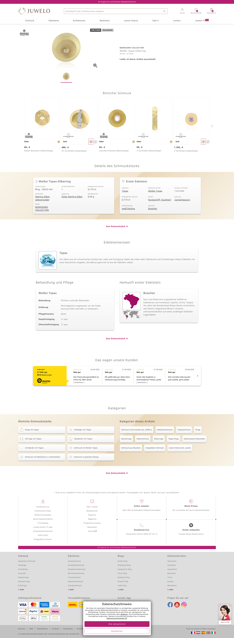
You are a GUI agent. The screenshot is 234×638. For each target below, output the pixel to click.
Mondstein (172, 585)
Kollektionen (79, 20)
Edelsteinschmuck (165, 430)
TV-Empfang (43, 523)
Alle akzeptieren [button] (117, 624)
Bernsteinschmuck (76, 573)
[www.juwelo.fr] (193, 632)
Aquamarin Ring (125, 569)
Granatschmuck (75, 585)
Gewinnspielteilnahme (43, 519)
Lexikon (177, 20)
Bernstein (172, 573)
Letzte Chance (131, 20)
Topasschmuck (184, 430)
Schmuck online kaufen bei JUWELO (136, 430)
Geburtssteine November (194, 439)
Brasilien (152, 208)
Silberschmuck (142, 439)
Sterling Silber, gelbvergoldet (42, 198)
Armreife (22, 573)
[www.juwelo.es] (203, 632)
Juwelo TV (201, 20)
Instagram (184, 604)
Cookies (55, 629)
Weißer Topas (155, 191)
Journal (91, 531)
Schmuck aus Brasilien (131, 448)
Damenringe (126, 439)
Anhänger (22, 565)
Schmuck (29, 20)
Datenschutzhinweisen (116, 618)
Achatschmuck (74, 561)
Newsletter (92, 527)
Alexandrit (172, 561)
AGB (31, 629)
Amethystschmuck (76, 565)
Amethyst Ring (124, 565)
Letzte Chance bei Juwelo (180, 448)
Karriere (21, 629)
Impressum (68, 629)
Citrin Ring (122, 573)
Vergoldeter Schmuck (155, 448)
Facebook (170, 604)
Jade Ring (122, 585)
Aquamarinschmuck (77, 569)
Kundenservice (42, 507)
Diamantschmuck (75, 581)
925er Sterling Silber (71, 196)
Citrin (170, 577)
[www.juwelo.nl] (198, 632)
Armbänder (23, 569)
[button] (182, 11)
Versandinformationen (43, 531)
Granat (170, 581)
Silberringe (158, 439)
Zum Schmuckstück (115, 226)
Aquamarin (172, 569)
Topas (125, 191)
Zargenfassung (182, 199)
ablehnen (124, 614)
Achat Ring (122, 561)
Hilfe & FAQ (43, 535)
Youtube (177, 604)
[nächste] (211, 126)
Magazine (92, 519)
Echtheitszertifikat (43, 511)
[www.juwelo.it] (214, 632)
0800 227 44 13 (150, 534)
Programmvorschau (92, 523)
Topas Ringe (173, 439)
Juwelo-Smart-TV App (43, 527)
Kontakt (80, 629)
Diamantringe (24, 581)
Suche (164, 11)
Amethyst (172, 565)
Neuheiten (105, 20)
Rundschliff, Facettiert (159, 199)
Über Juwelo (92, 507)
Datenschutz (42, 629)
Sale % (155, 20)
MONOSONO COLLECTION (42, 209)
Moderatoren (92, 511)
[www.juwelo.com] (208, 632)
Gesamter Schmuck (26, 561)
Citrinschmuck (74, 577)
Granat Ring (123, 581)
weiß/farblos (128, 208)
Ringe (197, 430)
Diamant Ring (124, 577)
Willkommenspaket (42, 515)
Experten (92, 515)
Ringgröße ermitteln (43, 539)
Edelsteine (54, 20)
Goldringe (22, 585)
